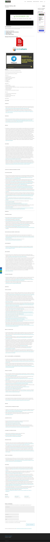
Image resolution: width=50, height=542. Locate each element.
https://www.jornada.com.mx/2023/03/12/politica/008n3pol (13, 436)
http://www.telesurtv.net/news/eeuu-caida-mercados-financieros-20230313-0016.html (22, 181)
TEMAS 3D (41, 1)
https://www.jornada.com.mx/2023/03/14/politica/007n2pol (13, 283)
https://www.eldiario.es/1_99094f (10, 201)
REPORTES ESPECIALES (36, 1)
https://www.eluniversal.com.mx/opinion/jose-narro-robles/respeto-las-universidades (20, 476)
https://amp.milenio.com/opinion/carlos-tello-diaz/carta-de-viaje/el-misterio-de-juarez (17, 488)
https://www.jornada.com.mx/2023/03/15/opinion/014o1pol (13, 220)
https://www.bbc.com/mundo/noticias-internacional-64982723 (21, 224)
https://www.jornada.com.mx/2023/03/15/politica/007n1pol (13, 388)
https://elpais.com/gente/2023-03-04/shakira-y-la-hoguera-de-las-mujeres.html (18, 480)
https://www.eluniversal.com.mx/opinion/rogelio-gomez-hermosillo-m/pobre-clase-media (17, 108)
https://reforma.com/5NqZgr (24, 345)
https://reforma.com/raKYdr (9, 301)
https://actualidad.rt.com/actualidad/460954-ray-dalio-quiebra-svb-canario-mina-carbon (17, 226)
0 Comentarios (7, 7)
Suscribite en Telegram (8, 537)
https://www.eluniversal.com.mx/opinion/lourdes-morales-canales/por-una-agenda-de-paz (21, 447)
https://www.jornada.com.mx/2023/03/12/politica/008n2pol (13, 434)
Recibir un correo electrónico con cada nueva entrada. (13, 522)
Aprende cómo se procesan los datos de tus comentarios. (24, 528)
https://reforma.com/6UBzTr (9, 140)
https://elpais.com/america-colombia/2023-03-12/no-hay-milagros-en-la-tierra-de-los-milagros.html (21, 294)
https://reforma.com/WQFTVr (9, 414)
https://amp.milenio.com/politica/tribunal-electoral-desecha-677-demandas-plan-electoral (17, 386)
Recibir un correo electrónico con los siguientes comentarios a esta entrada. (16, 521)
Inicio (25, 1)
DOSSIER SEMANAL (29, 1)
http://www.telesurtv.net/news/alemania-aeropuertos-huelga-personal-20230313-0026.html (18, 400)
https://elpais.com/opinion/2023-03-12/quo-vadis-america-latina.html (17, 256)
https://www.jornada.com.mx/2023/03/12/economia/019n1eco (14, 218)
